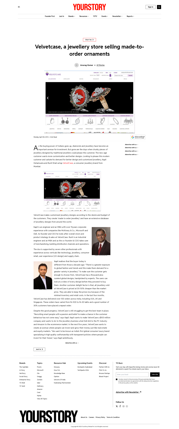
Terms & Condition (113, 417)
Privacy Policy (100, 417)
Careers (91, 417)
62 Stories (101, 65)
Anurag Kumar (86, 65)
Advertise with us (71, 343)
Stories (88, 40)
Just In (38, 349)
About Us (84, 417)
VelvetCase (68, 163)
